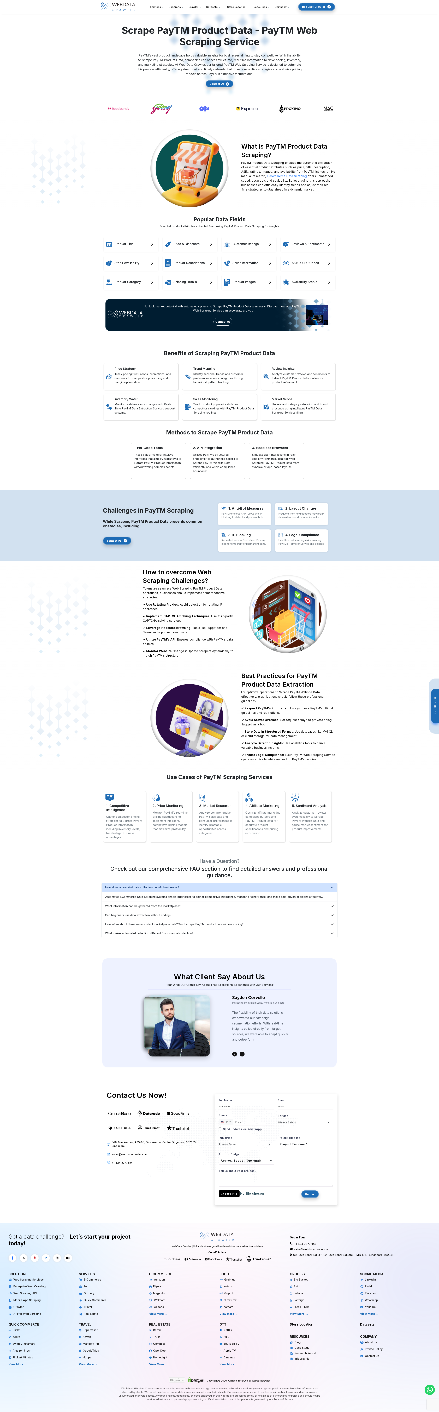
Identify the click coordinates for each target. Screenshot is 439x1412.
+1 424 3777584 (122, 1162)
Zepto (16, 1337)
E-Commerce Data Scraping (287, 176)
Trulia (156, 1337)
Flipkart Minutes (23, 1357)
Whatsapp (371, 1300)
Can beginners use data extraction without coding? (138, 915)
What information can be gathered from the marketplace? (143, 906)
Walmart (159, 1300)
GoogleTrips (91, 1350)
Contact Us (218, 83)
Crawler (18, 1307)
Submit (310, 1194)
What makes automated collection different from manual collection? (149, 933)
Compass (159, 1343)
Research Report (305, 1353)
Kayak (87, 1337)
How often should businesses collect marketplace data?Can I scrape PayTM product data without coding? (174, 924)
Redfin (157, 1330)
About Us (371, 1342)
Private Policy (374, 1349)
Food (87, 1286)
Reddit (369, 1286)
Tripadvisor (90, 1330)
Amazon (159, 1279)
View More (297, 1313)
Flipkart (158, 1286)
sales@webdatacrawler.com (129, 1154)
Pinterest (370, 1293)
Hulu (226, 1337)
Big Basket (301, 1279)
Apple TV (229, 1350)
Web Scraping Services (28, 1279)
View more (156, 1313)
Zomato (228, 1307)
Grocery (89, 1293)
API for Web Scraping (27, 1313)
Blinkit (16, 1330)
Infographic (302, 1358)
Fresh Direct (301, 1307)
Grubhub (229, 1279)
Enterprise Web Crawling (29, 1286)
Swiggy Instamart (24, 1343)
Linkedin (370, 1279)
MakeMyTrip (91, 1343)
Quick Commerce (95, 1300)
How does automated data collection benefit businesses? (142, 887)
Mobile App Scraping (27, 1300)
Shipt (297, 1286)
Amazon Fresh (22, 1350)
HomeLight (160, 1357)
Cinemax (229, 1357)
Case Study (302, 1347)
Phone (223, 1115)
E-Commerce (92, 1279)
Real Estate (91, 1313)
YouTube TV (231, 1343)
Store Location (236, 6)
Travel (88, 1307)
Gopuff (228, 1293)
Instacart (228, 1286)
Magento (159, 1293)
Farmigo (299, 1300)
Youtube (370, 1307)
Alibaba (159, 1307)
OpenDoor (160, 1350)
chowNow (229, 1300)
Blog (298, 1342)
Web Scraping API (25, 1293)
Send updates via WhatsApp (242, 1129)
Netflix (227, 1330)
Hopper (88, 1357)
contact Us (114, 540)
